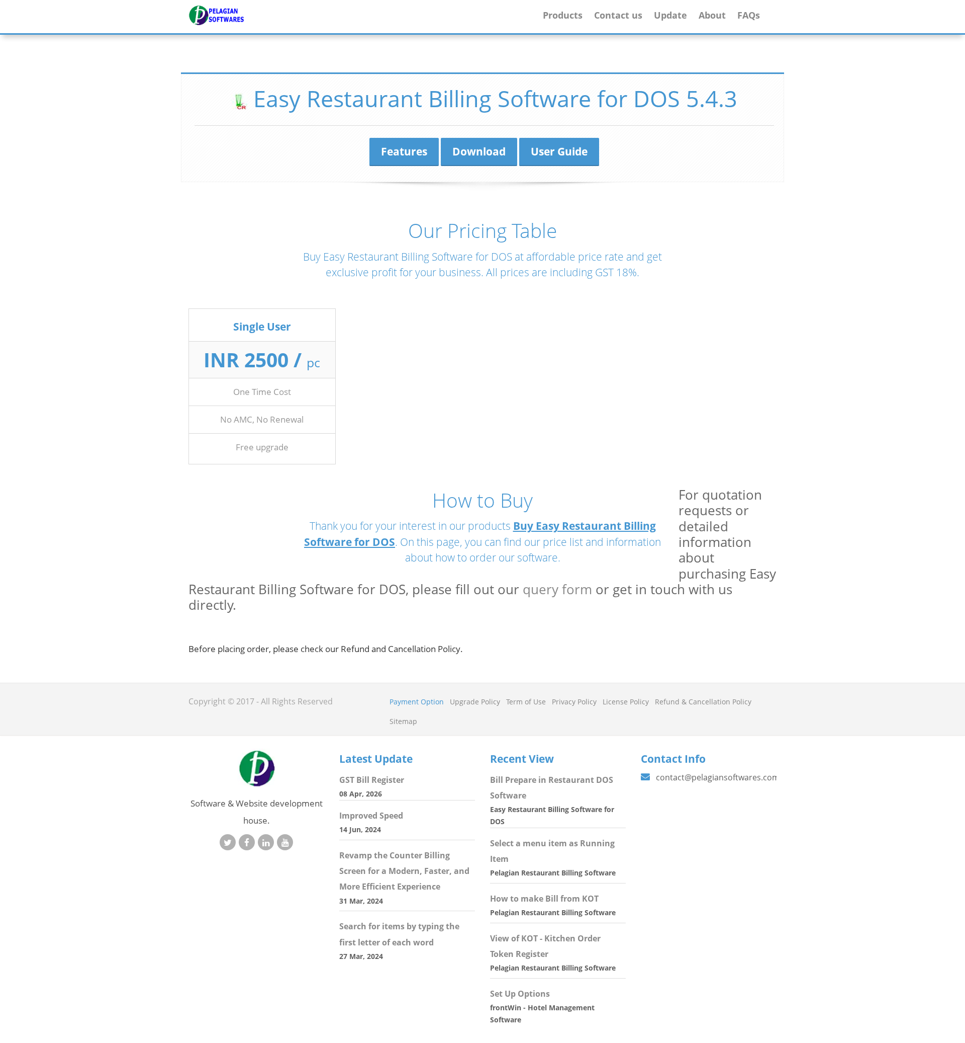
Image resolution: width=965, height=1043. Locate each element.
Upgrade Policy (475, 701)
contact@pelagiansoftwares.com (718, 777)
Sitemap (403, 721)
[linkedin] (266, 842)
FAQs (748, 15)
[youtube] (285, 842)
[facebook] (247, 842)
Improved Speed (371, 815)
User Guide (559, 151)
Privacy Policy (574, 701)
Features (404, 151)
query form (557, 589)
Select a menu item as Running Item (552, 851)
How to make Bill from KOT (544, 898)
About (712, 15)
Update (670, 15)
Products (563, 15)
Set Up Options (520, 993)
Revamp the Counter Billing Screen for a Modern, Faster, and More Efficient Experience (404, 871)
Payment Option (417, 701)
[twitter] (228, 842)
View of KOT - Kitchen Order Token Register (545, 946)
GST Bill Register (371, 779)
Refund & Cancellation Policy (703, 701)
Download (479, 151)
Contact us (618, 15)
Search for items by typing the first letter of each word (399, 934)
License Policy (626, 701)
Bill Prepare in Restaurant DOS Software (551, 787)
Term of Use (526, 701)
